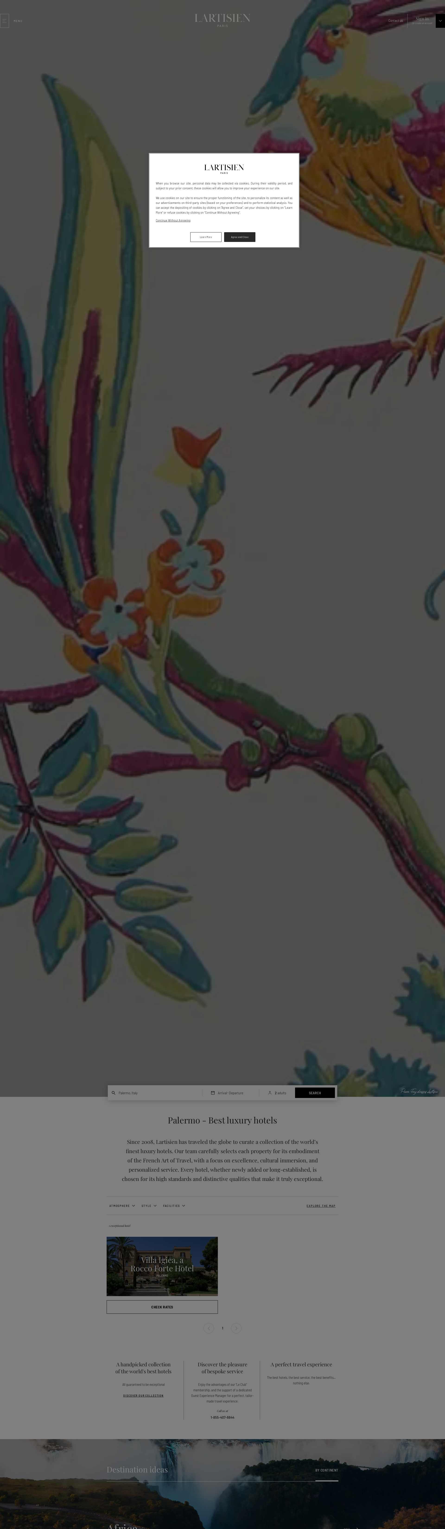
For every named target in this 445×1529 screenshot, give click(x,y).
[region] (224, 200)
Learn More (206, 236)
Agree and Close (240, 236)
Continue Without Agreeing (173, 220)
